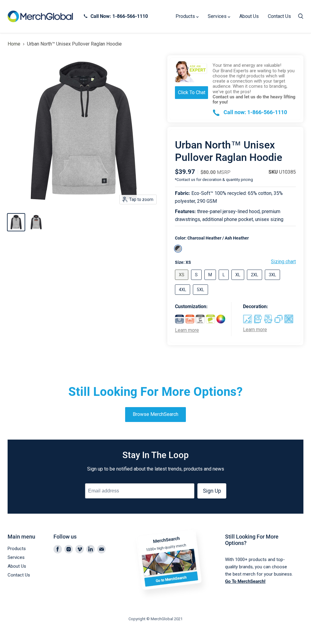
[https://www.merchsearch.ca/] (171, 602)
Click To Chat (191, 92)
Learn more (187, 330)
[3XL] (273, 281)
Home (14, 44)
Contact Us (279, 16)
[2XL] (255, 281)
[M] (210, 281)
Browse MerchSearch (155, 414)
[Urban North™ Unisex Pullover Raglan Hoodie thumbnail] (16, 222)
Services (218, 16)
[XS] (182, 281)
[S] (197, 281)
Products (186, 16)
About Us (249, 16)
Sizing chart (283, 261)
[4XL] (183, 296)
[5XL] (201, 296)
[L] (224, 281)
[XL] (238, 281)
